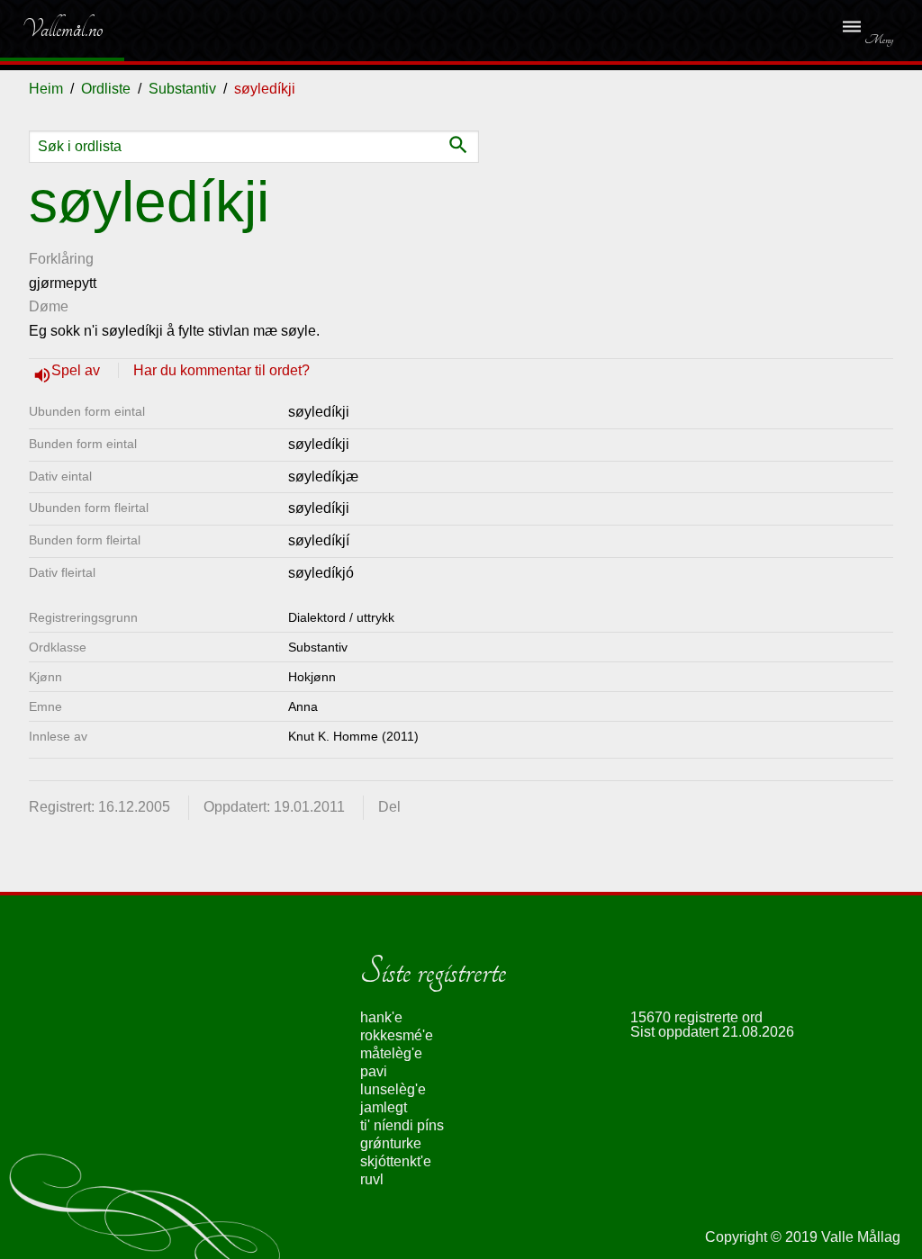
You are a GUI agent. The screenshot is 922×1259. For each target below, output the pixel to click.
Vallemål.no (49, 28)
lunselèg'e (393, 1089)
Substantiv (182, 88)
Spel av (77, 370)
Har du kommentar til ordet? (221, 370)
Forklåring (61, 258)
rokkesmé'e (396, 1035)
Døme (48, 306)
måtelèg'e (391, 1053)
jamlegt (383, 1107)
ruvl (372, 1179)
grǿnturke (390, 1143)
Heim (46, 88)
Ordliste (106, 88)
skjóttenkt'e (395, 1161)
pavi (373, 1071)
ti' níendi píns (402, 1125)
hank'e (381, 1017)
